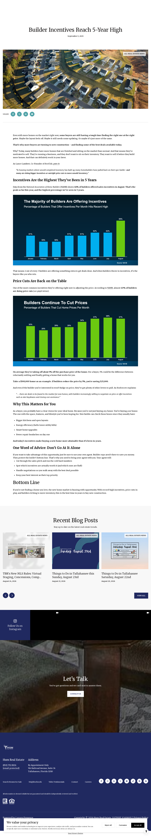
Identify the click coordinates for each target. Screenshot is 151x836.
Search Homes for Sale (12, 782)
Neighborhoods (35, 782)
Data (15, 187)
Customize (123, 825)
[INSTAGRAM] (107, 781)
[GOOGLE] (139, 781)
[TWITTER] (120, 781)
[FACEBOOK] (101, 781)
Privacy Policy (141, 817)
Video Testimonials (56, 782)
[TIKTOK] (133, 781)
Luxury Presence (24, 817)
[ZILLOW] (145, 781)
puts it (56, 164)
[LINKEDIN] (114, 781)
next (12, 595)
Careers (88, 782)
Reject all (108, 825)
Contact (74, 782)
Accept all (137, 825)
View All (141, 596)
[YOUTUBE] (126, 781)
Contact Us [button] (75, 694)
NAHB (110, 288)
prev (5, 595)
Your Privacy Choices (75, 833)
